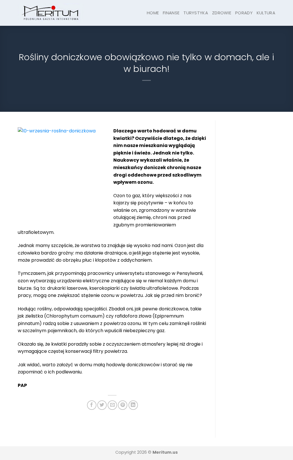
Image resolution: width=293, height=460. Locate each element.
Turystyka (195, 13)
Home (153, 13)
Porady (244, 13)
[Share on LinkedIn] (133, 405)
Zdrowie (221, 13)
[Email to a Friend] (112, 405)
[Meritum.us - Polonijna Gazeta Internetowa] (50, 12)
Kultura (266, 13)
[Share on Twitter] (102, 405)
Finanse (171, 13)
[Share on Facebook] (91, 405)
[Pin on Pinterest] (122, 405)
